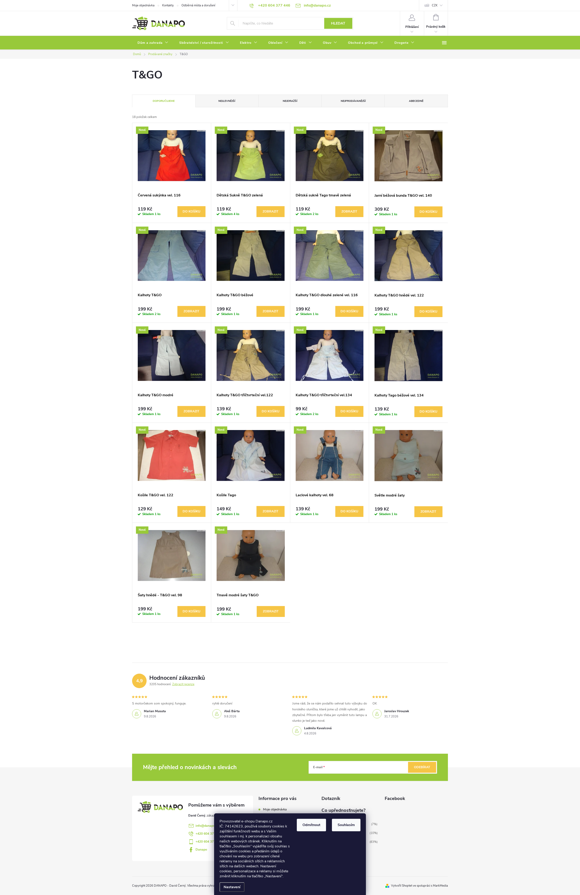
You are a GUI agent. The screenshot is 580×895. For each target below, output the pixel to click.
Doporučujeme (164, 101)
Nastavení (232, 887)
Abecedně (416, 101)
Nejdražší (290, 101)
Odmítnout (311, 824)
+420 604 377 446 (209, 833)
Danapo (201, 849)
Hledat (338, 23)
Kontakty (168, 5)
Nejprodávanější (353, 101)
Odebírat (422, 767)
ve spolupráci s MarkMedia (430, 886)
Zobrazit (270, 211)
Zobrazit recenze (183, 684)
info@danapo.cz (207, 826)
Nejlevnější (226, 101)
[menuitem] (153, 43)
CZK (434, 5)
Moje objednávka (143, 5)
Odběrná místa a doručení (198, 5)
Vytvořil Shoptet (401, 886)
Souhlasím (346, 824)
